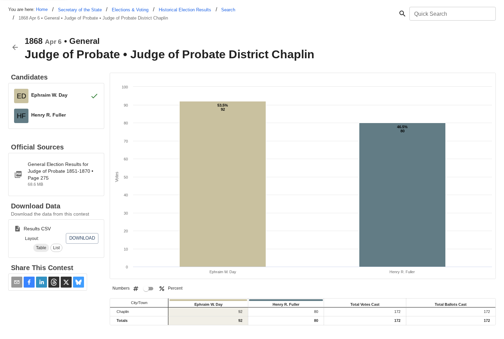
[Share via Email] (16, 282)
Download (82, 238)
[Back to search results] (15, 47)
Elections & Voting (130, 9)
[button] (41, 248)
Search (228, 9)
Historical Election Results (185, 9)
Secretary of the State (80, 9)
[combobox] (452, 14)
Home (42, 9)
